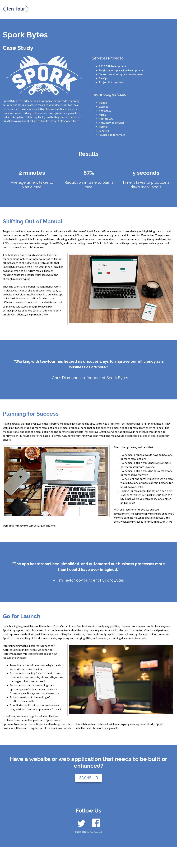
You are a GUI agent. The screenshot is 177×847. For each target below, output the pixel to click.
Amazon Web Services (111, 122)
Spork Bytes (10, 101)
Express (103, 106)
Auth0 (102, 114)
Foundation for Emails (112, 134)
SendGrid (104, 130)
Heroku (103, 126)
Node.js (103, 102)
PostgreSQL (106, 118)
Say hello (88, 777)
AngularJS (105, 110)
